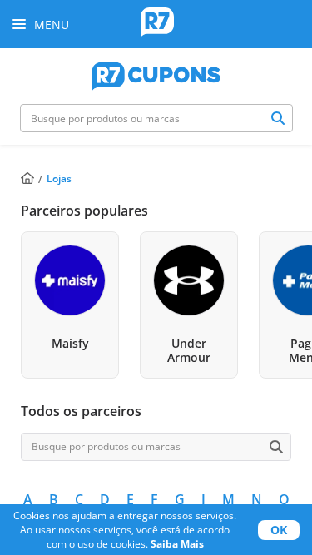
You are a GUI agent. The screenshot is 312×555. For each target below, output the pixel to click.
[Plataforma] (156, 74)
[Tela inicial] (157, 24)
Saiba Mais (177, 544)
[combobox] (156, 118)
